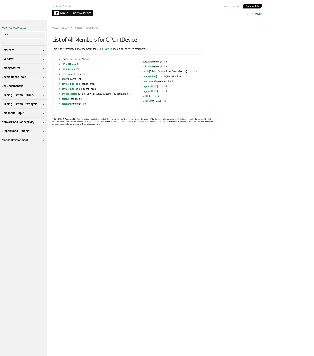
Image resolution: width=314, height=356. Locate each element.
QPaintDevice (104, 49)
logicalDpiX (148, 61)
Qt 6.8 (55, 28)
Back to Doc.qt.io (63, 6)
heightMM (67, 104)
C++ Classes (76, 28)
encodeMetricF (69, 94)
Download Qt (252, 6)
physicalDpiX (149, 86)
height (65, 99)
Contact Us (229, 6)
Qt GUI (65, 28)
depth (64, 79)
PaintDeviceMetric (79, 59)
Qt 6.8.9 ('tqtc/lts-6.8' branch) (14, 28)
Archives (257, 14)
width (145, 96)
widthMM (147, 101)
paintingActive (150, 81)
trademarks (152, 121)
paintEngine (149, 76)
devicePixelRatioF (71, 89)
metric (145, 71)
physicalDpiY (149, 91)
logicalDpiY (148, 66)
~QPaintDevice (69, 69)
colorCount (67, 74)
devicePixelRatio (70, 84)
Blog (238, 6)
